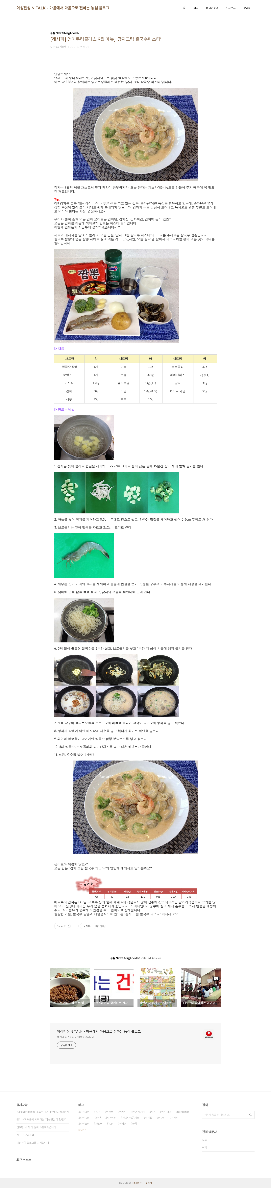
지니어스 (166, 1111)
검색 (250, 1115)
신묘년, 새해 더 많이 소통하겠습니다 (36, 1127)
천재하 (174, 1117)
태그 (195, 8)
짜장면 (99, 1123)
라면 (98, 1117)
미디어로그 (212, 8)
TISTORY (137, 1182)
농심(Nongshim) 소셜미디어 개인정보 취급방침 (42, 1111)
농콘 (97, 1111)
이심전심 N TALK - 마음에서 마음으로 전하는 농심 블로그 (62, 8)
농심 (111, 1123)
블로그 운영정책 (25, 1135)
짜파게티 (111, 1117)
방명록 (247, 8)
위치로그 (230, 8)
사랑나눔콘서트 (130, 1117)
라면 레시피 (138, 1111)
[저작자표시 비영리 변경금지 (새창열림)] (101, 926)
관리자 (149, 1182)
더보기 (81, 1130)
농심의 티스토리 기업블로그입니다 (75, 1037)
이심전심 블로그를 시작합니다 (32, 1142)
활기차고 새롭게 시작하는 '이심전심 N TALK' (41, 1119)
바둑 (134, 1123)
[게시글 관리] (74, 926)
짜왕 (153, 1111)
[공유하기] (69, 926)
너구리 (161, 1117)
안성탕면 (84, 1111)
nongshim (183, 1111)
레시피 (122, 1111)
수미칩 (148, 1117)
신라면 (122, 1123)
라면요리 (84, 1123)
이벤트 (109, 1111)
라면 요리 (85, 1117)
